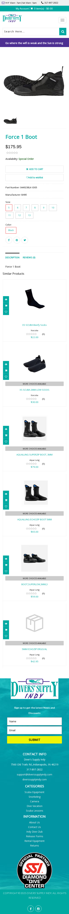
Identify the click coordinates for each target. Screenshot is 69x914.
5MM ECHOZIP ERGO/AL (34, 649)
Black (11, 230)
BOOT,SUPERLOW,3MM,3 (34, 584)
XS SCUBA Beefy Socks (34, 325)
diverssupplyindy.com (34, 779)
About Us (34, 822)
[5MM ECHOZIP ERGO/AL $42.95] (34, 606)
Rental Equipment (34, 841)
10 (53, 207)
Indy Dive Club (34, 831)
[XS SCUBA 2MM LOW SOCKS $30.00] (34, 346)
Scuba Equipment (34, 792)
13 (29, 215)
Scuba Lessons (34, 810)
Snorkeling (35, 796)
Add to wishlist (35, 177)
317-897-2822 (51, 3)
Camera (34, 801)
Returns (34, 845)
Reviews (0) (29, 257)
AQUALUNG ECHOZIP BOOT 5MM (34, 519)
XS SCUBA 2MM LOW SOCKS (34, 389)
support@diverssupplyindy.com (34, 774)
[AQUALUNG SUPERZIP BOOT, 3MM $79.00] (34, 411)
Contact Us (34, 827)
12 (19, 215)
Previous (5, 93)
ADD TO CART (36, 169)
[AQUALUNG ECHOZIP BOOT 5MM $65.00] (34, 476)
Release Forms (34, 836)
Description (12, 257)
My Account (22, 8)
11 (9, 215)
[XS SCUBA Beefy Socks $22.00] (34, 282)
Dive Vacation (34, 806)
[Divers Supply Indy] (18, 18)
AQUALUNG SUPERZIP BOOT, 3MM (34, 454)
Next (64, 93)
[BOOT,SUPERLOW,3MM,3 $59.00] (34, 541)
